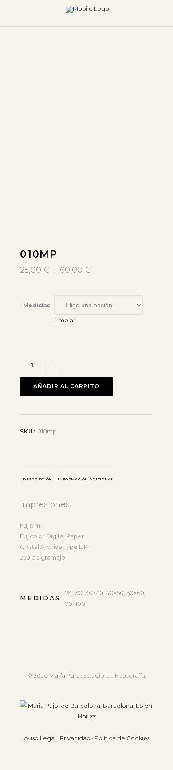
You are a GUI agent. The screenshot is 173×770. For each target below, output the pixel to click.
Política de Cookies (121, 738)
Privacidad (75, 738)
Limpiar (64, 320)
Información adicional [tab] (85, 479)
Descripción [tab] (37, 479)
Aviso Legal (40, 738)
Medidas (37, 305)
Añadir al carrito (66, 386)
